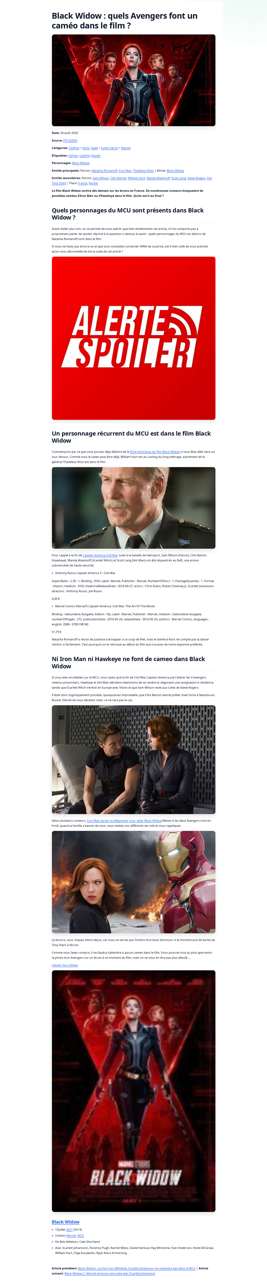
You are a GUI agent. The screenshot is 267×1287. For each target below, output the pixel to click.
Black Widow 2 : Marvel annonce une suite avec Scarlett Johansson (109, 1273)
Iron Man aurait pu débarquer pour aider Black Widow (124, 821)
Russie (93, 183)
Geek (94, 148)
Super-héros (109, 148)
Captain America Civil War (100, 555)
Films (85, 148)
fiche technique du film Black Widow (155, 452)
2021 (69, 1230)
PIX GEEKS (70, 140)
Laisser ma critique (65, 965)
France (82, 183)
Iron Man (125, 171)
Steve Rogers (196, 178)
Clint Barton (118, 178)
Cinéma (74, 148)
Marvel (126, 148)
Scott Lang (178, 178)
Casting (84, 156)
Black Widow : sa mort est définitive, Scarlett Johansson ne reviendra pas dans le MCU (137, 1268)
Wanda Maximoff (158, 178)
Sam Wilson (101, 178)
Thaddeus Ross (143, 171)
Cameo (73, 156)
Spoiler (96, 156)
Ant (209, 178)
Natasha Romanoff (104, 171)
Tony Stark (59, 183)
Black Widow (81, 163)
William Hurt (136, 178)
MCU (80, 1236)
